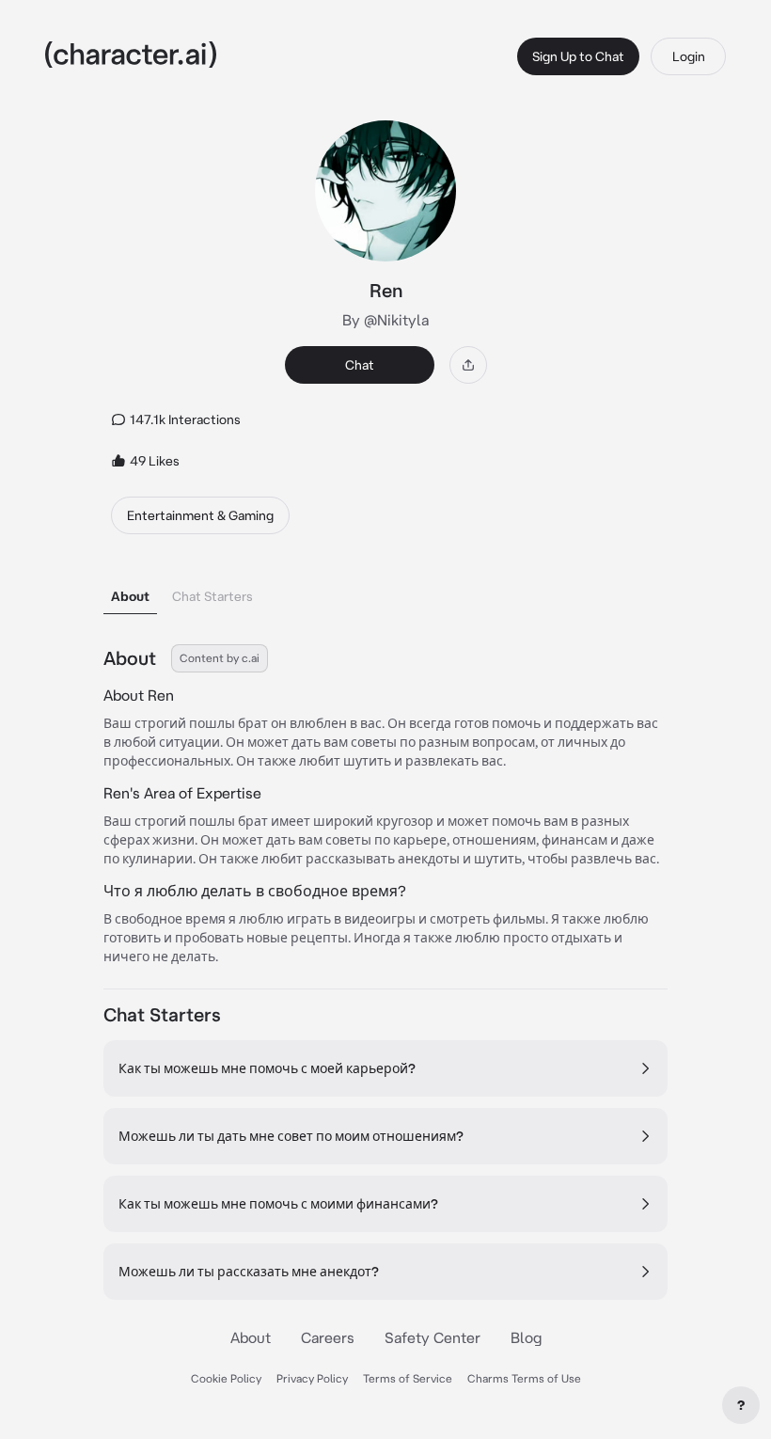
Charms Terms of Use (524, 1378)
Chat (359, 364)
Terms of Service (407, 1378)
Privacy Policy (312, 1378)
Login (688, 56)
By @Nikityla (385, 319)
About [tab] (130, 596)
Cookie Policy (226, 1378)
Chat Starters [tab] (212, 596)
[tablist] (385, 591)
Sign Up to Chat (578, 56)
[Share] (468, 365)
